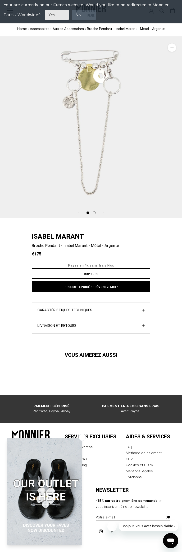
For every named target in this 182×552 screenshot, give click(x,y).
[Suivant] (103, 212)
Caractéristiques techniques (64, 310)
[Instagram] (101, 531)
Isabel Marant (58, 236)
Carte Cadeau (76, 459)
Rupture (91, 274)
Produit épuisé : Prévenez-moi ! (91, 287)
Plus (110, 265)
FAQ (129, 447)
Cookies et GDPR (139, 465)
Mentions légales (139, 471)
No (78, 14)
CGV (129, 459)
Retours (71, 453)
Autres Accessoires (68, 29)
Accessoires (40, 29)
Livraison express (79, 447)
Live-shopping (76, 465)
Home (22, 29)
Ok (167, 517)
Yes (52, 14)
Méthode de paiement (144, 453)
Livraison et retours (56, 325)
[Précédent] (78, 212)
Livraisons (134, 477)
